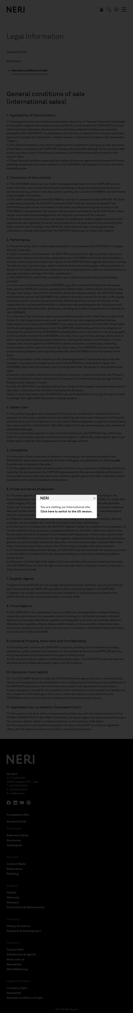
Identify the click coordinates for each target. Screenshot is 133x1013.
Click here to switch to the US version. (66, 511)
